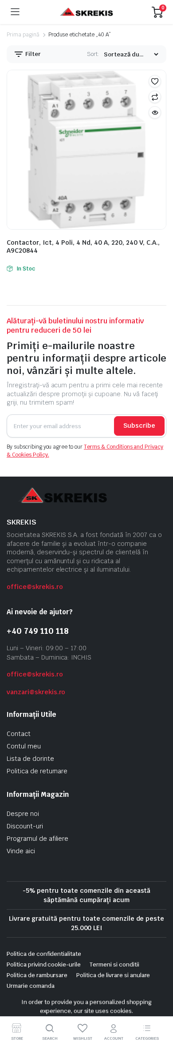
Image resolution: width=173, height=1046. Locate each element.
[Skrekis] (85, 12)
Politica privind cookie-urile (44, 964)
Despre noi (23, 814)
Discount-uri (25, 826)
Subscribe (139, 426)
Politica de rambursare (37, 975)
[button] (154, 81)
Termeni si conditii (114, 964)
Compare (155, 97)
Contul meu (24, 746)
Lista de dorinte (30, 759)
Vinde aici (21, 851)
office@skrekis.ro (35, 587)
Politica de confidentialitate (44, 954)
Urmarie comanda (31, 986)
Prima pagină (23, 34)
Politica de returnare (37, 771)
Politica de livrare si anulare (113, 975)
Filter (32, 54)
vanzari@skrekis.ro (36, 692)
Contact (19, 734)
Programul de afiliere (37, 839)
